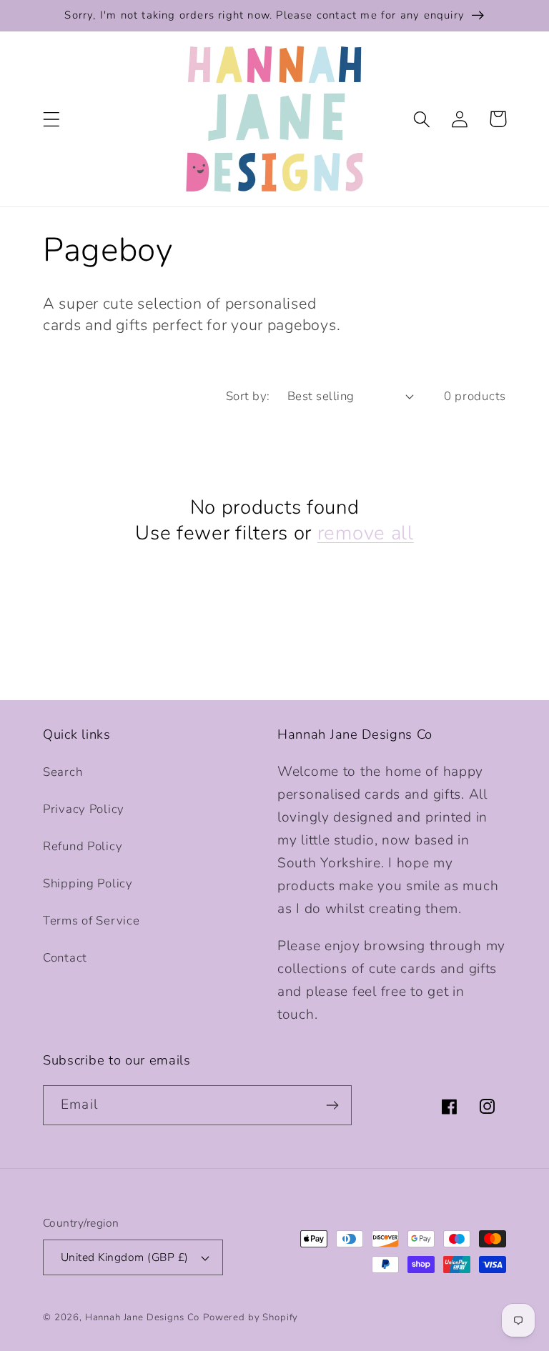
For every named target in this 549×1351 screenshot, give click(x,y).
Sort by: (248, 396)
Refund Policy (82, 846)
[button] (52, 119)
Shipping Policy (88, 883)
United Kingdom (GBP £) (125, 1257)
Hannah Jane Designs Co (142, 1317)
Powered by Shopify (250, 1317)
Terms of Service (91, 920)
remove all (365, 534)
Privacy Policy (83, 809)
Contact (65, 957)
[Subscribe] (332, 1105)
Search (62, 772)
